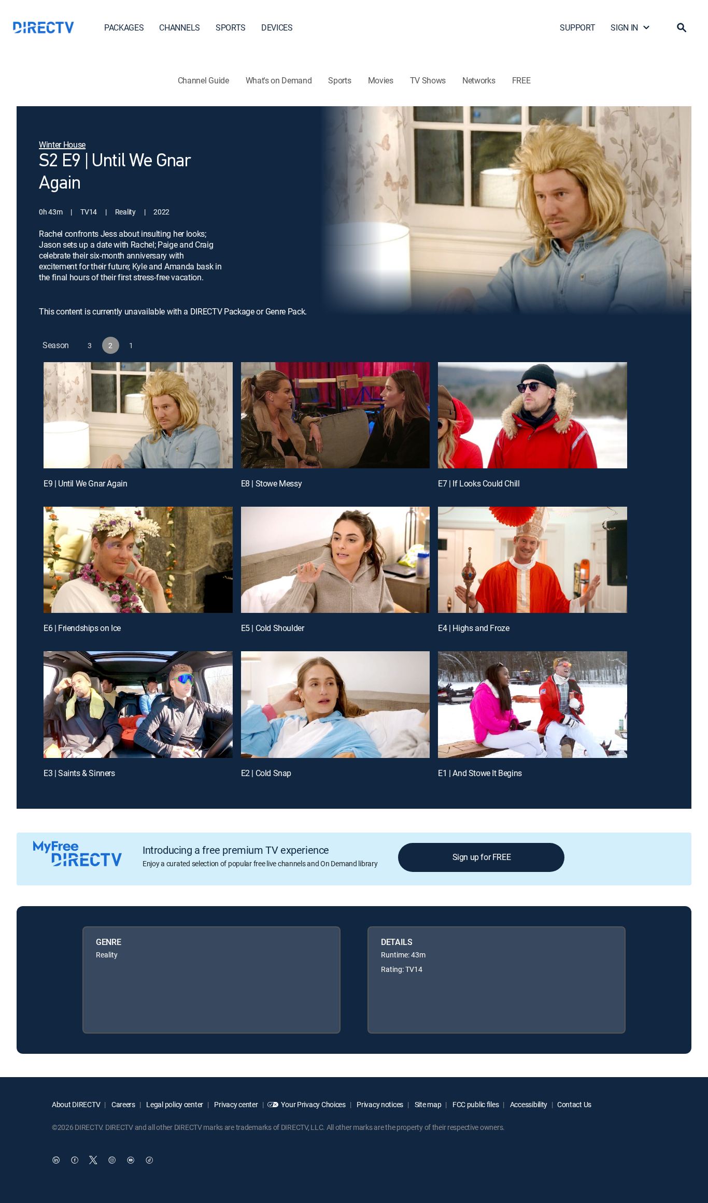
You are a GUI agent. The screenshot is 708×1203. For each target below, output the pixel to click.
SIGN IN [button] (624, 27)
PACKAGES (124, 27)
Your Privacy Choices (313, 1104)
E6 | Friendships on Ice (82, 628)
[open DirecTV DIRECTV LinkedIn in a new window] (56, 1160)
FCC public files (475, 1104)
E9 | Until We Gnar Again (85, 483)
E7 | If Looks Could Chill (478, 483)
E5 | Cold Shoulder (272, 628)
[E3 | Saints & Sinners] (138, 704)
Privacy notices (380, 1104)
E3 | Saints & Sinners (79, 773)
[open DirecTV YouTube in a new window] (130, 1160)
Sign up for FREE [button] (481, 857)
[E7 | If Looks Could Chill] (532, 415)
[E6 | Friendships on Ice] (138, 560)
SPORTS (231, 27)
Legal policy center (174, 1104)
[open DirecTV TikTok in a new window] (149, 1160)
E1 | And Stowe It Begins (479, 773)
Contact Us (574, 1104)
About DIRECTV (76, 1104)
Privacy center (235, 1104)
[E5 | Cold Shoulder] (335, 560)
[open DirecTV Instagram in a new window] (112, 1160)
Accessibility (527, 1104)
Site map (427, 1104)
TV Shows (428, 80)
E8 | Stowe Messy (271, 483)
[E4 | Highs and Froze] (532, 560)
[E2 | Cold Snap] (335, 704)
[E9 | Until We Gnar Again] (138, 415)
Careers (122, 1104)
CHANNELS (179, 27)
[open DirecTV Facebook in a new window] (74, 1160)
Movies (380, 80)
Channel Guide (203, 80)
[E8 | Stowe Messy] (335, 415)
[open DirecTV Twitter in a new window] (93, 1160)
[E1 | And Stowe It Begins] (532, 704)
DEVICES (277, 27)
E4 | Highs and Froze (473, 628)
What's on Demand (279, 80)
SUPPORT (577, 27)
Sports (339, 80)
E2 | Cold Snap (266, 773)
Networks (478, 80)
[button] (682, 27)
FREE (521, 80)
